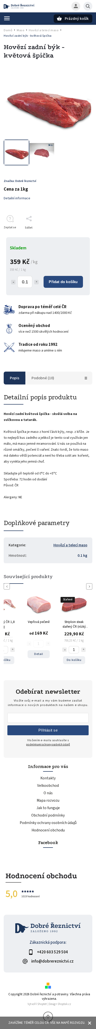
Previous (7, 586)
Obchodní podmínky (48, 815)
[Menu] (7, 18)
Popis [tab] (14, 378)
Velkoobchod (48, 785)
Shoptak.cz (64, 1004)
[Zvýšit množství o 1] (12, 649)
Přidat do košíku (63, 282)
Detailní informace (17, 198)
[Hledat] (87, 6)
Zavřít (77, 236)
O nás (48, 793)
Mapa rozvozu (48, 800)
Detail (38, 654)
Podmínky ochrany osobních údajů (48, 822)
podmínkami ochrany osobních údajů (48, 744)
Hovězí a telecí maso (70, 545)
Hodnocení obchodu (48, 830)
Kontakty (48, 778)
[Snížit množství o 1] (64, 649)
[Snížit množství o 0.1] (13, 282)
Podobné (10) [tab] (43, 378)
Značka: (20, 181)
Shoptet (42, 1004)
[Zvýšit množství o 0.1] (36, 282)
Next (90, 586)
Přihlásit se (48, 730)
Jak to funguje (48, 808)
